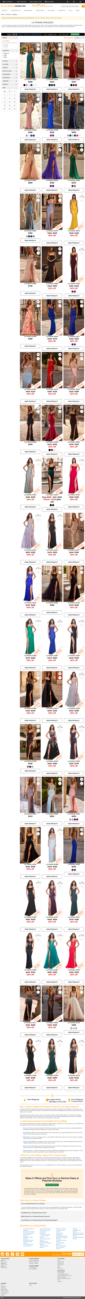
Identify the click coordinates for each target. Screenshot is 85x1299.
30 (14, 109)
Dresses (8, 14)
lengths (6, 50)
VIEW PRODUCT (30, 89)
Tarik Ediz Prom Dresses (77, 1231)
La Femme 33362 (30, 231)
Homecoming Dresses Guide (64, 1275)
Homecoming (27, 1132)
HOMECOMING (28, 10)
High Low (6, 53)
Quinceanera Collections (59, 1233)
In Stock (6, 46)
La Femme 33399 (74, 79)
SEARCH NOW (78, 1254)
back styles (7, 71)
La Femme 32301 (30, 495)
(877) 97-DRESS (33, 1269)
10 (9, 98)
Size (4, 87)
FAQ (59, 1279)
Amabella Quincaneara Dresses (29, 1231)
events (5, 67)
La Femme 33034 (74, 231)
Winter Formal (27, 1146)
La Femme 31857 (52, 655)
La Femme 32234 (74, 495)
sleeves (5, 81)
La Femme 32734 (52, 389)
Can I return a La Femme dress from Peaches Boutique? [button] (39, 1220)
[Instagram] (2, 1254)
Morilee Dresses (44, 1241)
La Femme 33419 (52, 79)
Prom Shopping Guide (63, 1274)
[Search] (83, 6)
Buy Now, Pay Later (36, 1)
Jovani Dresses (27, 1246)
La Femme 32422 (74, 283)
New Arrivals (61, 1264)
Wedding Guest (27, 1150)
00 (9, 91)
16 (9, 102)
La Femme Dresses (45, 1234)
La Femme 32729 (74, 603)
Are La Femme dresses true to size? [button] (33, 1203)
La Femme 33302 (74, 864)
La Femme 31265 (30, 1075)
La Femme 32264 (52, 495)
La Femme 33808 (52, 814)
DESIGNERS (61, 10)
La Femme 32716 (74, 1023)
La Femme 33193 (74, 180)
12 (14, 98)
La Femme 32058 (30, 655)
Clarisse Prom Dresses (27, 1235)
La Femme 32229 (74, 655)
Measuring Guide (62, 1277)
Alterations (3, 1288)
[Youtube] (22, 1254)
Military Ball (26, 1137)
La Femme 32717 (30, 1023)
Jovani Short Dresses (45, 1229)
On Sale (6, 45)
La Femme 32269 (52, 442)
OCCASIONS (51, 10)
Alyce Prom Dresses (28, 1229)
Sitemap (60, 1281)
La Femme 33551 (52, 180)
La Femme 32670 (52, 708)
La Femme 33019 (74, 389)
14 (4, 102)
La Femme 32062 (52, 970)
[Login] (80, 1)
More (77, 10)
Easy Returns (22, 1)
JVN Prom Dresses (45, 1230)
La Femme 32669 (30, 708)
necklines (6, 74)
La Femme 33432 (30, 180)
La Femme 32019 (52, 761)
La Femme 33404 (30, 336)
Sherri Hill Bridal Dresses (60, 1243)
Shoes (59, 1267)
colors (5, 64)
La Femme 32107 (52, 917)
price (5, 38)
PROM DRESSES (15, 10)
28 (9, 109)
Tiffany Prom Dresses (78, 1233)
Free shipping (50, 1)
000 (5, 91)
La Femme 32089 (52, 864)
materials (6, 77)
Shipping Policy (4, 1290)
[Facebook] (7, 1254)
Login (30, 1285)
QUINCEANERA (40, 10)
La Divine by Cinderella (43, 1232)
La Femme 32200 (74, 708)
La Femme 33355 (30, 79)
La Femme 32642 (52, 336)
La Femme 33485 (30, 130)
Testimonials (4, 1293)
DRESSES (4, 10)
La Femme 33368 (30, 442)
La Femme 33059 (52, 1023)
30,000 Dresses (8, 1)
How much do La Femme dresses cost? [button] (34, 1212)
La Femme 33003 (30, 814)
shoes (35, 1165)
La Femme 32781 (30, 864)
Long (5, 55)
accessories (42, 1165)
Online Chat (20, 6)
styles (5, 61)
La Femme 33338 (52, 130)
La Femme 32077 (74, 550)
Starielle (75, 1229)
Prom (24, 1128)
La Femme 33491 (52, 603)
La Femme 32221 (30, 550)
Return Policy (4, 1289)
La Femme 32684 (74, 442)
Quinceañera (61, 1263)
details (5, 84)
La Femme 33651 (74, 130)
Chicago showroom (40, 1191)
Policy (2, 1297)
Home (2, 14)
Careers (3, 1295)
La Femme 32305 (52, 1075)
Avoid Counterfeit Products (64, 1278)
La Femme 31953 (74, 761)
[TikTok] (12, 1254)
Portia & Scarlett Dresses (44, 1246)
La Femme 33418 (30, 761)
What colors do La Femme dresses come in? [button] (35, 1216)
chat (63, 1190)
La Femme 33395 (74, 814)
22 (9, 105)
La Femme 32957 (30, 389)
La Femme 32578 (52, 231)
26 (4, 109)
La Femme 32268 (30, 917)
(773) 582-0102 (32, 1267)
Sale (59, 1266)
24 (14, 105)
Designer (14, 14)
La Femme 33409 (30, 283)
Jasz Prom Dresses (28, 1244)
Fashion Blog (61, 1272)
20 (4, 105)
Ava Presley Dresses (28, 1233)
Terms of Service (5, 1292)
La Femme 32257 (74, 917)
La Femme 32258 (30, 970)
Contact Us (3, 1286)
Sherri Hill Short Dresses (60, 1248)
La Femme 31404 (74, 970)
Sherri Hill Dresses (61, 1246)
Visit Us (3, 1285)
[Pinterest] (17, 1254)
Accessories (61, 1269)
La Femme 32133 (74, 1075)
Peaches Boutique (68, 1297)
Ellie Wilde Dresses (28, 1240)
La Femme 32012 (30, 603)
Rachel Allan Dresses (61, 1236)
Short (5, 57)
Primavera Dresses (61, 1229)
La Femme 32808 (52, 283)
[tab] (52, 1203)
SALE (70, 10)
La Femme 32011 (52, 550)
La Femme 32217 (74, 336)
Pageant (25, 1141)
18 (14, 102)
